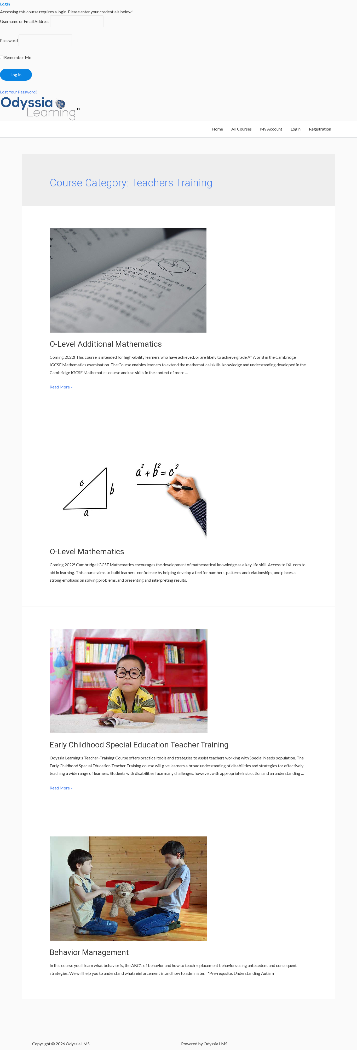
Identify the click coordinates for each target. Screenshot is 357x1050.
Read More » (61, 386)
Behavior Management (89, 952)
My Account (271, 128)
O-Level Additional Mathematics (106, 344)
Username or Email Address (24, 21)
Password (9, 40)
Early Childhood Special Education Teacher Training (139, 744)
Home (217, 128)
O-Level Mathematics (87, 551)
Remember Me (17, 57)
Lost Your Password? (18, 91)
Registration (320, 128)
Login (296, 128)
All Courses (241, 128)
